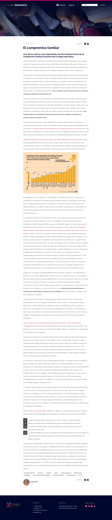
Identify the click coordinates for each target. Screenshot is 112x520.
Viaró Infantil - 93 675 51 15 (40, 510)
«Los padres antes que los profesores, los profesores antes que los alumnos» (58, 128)
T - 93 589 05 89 (37, 506)
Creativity (40, 473)
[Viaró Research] (17, 5)
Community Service (29, 473)
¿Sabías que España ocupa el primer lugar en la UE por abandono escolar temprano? (52, 139)
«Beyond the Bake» (40, 411)
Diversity (48, 473)
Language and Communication (41, 475)
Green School (78, 473)
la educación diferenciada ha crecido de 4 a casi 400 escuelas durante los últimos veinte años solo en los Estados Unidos (55, 230)
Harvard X (28, 78)
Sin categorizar (71, 475)
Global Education (66, 473)
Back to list (62, 5)
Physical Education (58, 475)
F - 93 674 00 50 (37, 508)
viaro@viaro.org (37, 512)
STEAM (80, 475)
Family (56, 473)
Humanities (27, 475)
